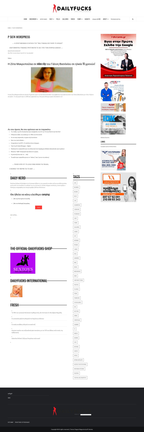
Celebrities (77, 205)
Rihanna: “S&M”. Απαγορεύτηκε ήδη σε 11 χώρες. (24, 151)
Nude (75, 276)
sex (75, 307)
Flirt (75, 218)
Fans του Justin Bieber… (18, 140)
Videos (73, 19)
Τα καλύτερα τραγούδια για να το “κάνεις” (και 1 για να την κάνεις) (30, 157)
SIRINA (75, 315)
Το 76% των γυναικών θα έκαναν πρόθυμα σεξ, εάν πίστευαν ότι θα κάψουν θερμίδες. (37, 313)
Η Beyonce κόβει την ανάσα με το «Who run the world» (26, 134)
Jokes (76, 249)
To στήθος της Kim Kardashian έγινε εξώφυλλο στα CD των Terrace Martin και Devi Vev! (35, 132)
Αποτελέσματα (39, 211)
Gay (75, 236)
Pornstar (77, 298)
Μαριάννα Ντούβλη (79, 369)
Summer (76, 324)
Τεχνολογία (115, 19)
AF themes (90, 429)
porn (75, 293)
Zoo (75, 342)
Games (76, 231)
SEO (9, 398)
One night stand (78, 280)
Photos (76, 284)
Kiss (75, 253)
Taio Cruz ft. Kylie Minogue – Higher (21, 146)
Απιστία (76, 351)
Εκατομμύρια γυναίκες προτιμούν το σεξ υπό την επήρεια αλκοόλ (36, 48)
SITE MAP (10, 422)
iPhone (76, 245)
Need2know (33, 19)
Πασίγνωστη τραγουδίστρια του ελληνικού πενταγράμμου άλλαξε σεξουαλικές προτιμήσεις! (37, 149)
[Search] (132, 19)
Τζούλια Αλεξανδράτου (80, 377)
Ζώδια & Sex (96, 19)
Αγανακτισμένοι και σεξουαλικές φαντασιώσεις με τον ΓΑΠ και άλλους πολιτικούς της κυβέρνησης (37, 332)
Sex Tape (76, 311)
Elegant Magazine (79, 429)
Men (75, 262)
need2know (77, 271)
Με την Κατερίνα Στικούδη (22, 198)
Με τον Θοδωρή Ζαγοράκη (22, 203)
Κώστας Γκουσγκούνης (80, 364)
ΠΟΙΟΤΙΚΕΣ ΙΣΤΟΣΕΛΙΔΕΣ (22, 422)
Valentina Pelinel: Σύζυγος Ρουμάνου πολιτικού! (26, 338)
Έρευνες (43, 19)
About (105, 19)
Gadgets (87, 19)
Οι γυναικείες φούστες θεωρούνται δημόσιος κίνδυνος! (28, 319)
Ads (75, 183)
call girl (10, 393)
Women (76, 338)
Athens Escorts (105, 137)
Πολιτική (76, 373)
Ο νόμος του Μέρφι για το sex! (22, 169)
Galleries (65, 19)
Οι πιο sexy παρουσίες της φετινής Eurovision (24, 137)
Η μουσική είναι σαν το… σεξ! (19, 154)
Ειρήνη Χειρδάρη (78, 360)
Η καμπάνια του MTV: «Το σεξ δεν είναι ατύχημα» (25, 143)
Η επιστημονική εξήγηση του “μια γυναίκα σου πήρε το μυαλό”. (37, 43)
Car (75, 200)
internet (76, 240)
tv (74, 329)
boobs (76, 191)
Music (75, 267)
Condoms (76, 209)
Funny (79, 19)
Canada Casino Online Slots (108, 146)
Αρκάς (76, 355)
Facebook (77, 214)
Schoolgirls (77, 302)
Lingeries (76, 258)
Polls (58, 19)
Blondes (76, 187)
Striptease (77, 320)
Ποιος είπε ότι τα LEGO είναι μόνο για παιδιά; (30, 164)
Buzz (51, 19)
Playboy (76, 289)
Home (25, 19)
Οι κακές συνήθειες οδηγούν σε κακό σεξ (23, 324)
